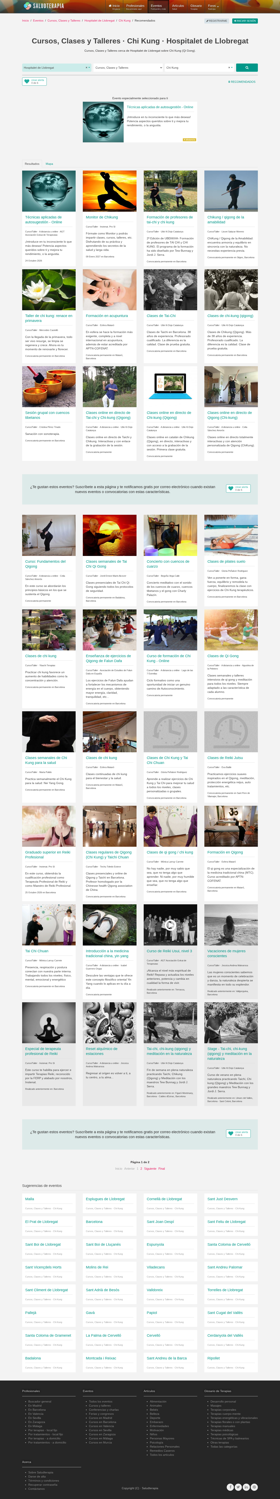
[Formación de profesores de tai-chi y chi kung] (170, 190)
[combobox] (56, 68)
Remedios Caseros (162, 1450)
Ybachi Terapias (47, 665)
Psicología (156, 1442)
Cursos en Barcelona (102, 1422)
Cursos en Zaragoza (102, 1434)
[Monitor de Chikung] (109, 190)
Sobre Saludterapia (40, 1472)
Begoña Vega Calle (170, 576)
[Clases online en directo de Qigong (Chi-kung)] (231, 386)
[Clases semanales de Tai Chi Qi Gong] (109, 535)
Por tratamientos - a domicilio (47, 1442)
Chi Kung (125, 20)
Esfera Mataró (107, 325)
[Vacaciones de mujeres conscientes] (231, 924)
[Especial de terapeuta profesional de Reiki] (49, 1022)
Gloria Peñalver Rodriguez (235, 571)
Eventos (158, 7)
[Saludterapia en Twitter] (238, 1487)
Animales (156, 1405)
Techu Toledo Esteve (110, 866)
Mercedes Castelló (48, 330)
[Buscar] (247, 68)
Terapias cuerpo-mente (226, 1413)
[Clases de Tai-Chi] (170, 289)
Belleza (154, 1413)
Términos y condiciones (43, 1480)
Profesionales (135, 7)
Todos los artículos (162, 1454)
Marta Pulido (45, 772)
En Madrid (35, 1405)
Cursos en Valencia (101, 1426)
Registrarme (217, 20)
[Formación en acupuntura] (109, 289)
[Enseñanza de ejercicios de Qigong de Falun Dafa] (109, 629)
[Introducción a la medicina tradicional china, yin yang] (109, 924)
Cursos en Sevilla (100, 1430)
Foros (212, 7)
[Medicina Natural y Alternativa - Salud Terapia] (44, 5)
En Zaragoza (36, 1422)
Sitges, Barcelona (245, 257)
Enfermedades (159, 1426)
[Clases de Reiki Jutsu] (231, 731)
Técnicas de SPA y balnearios (230, 1438)
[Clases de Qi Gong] (231, 629)
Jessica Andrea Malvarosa (235, 965)
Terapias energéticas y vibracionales (234, 1417)
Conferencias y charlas (104, 1409)
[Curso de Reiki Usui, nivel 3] (170, 924)
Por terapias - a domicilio (44, 1438)
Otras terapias (220, 1442)
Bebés (154, 1409)
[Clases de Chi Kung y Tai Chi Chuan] (170, 731)
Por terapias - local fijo (42, 1430)
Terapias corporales (223, 1409)
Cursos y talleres (100, 1405)
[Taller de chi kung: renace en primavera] (49, 289)
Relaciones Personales (165, 1446)
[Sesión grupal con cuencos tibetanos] (49, 386)
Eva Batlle (226, 767)
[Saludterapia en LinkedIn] (246, 1487)
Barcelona (109, 256)
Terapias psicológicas (224, 1434)
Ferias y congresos (101, 1413)
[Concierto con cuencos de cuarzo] (170, 535)
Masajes (216, 1405)
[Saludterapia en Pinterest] (254, 1487)
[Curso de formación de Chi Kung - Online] (170, 629)
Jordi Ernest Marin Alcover (113, 576)
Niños (153, 1434)
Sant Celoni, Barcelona (231, 1101)
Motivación (157, 1430)
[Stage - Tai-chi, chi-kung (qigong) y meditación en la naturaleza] (231, 1022)
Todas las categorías (224, 1446)
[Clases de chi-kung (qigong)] (231, 289)
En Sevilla (34, 1417)
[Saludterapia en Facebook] (230, 1487)
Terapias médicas (222, 1430)
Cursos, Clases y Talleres (64, 20)
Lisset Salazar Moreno (233, 231)
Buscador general (39, 1401)
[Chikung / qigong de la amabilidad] (231, 190)
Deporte (155, 1417)
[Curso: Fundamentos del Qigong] (49, 535)
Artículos (178, 7)
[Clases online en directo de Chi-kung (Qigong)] (170, 386)
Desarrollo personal (223, 1401)
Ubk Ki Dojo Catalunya (172, 231)
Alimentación (158, 1401)
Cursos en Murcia (100, 1442)
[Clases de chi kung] (49, 629)
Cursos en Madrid (100, 1417)
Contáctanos (36, 1488)
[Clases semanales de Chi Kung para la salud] (49, 731)
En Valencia (35, 1413)
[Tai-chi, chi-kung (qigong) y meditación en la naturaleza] (170, 1022)
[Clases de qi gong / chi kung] (170, 826)
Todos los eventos (100, 1401)
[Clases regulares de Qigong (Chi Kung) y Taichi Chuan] (109, 826)
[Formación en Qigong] (231, 826)
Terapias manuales (223, 1426)
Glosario (196, 7)
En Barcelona (37, 1409)
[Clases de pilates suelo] (231, 535)
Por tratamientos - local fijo (45, 1434)
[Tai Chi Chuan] (49, 924)
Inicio (25, 20)
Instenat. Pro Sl (107, 226)
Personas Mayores (162, 1438)
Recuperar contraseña (42, 1484)
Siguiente (150, 1168)
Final (161, 1168)
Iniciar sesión (246, 20)
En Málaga (35, 1426)
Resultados (32, 163)
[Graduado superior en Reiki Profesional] (49, 826)
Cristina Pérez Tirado (49, 427)
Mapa (49, 163)
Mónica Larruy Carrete (172, 861)
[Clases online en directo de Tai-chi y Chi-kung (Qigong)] (109, 386)
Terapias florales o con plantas (230, 1422)
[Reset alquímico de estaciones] (109, 1022)
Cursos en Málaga (101, 1438)
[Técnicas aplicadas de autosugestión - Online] (49, 190)
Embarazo (156, 1422)
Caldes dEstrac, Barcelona (172, 1096)
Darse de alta (37, 1476)
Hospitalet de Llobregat (99, 20)
